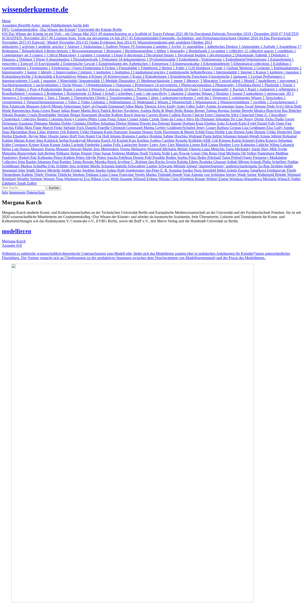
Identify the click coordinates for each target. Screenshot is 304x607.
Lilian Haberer (48, 132)
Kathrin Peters (74, 157)
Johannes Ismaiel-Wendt (241, 136)
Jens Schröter (79, 166)
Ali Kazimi (120, 140)
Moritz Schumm (102, 166)
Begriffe (24, 25)
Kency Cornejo (76, 119)
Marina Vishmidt (159, 175)
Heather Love (230, 145)
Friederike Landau (99, 145)
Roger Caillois (170, 115)
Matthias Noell (137, 153)
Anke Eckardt (227, 123)
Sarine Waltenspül (261, 175)
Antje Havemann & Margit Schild (179, 132)
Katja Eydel (247, 123)
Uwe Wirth (111, 179)
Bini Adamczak (14, 106)
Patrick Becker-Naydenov (120, 111)
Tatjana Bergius (218, 111)
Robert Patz (28, 157)
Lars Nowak (181, 153)
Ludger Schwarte (160, 166)
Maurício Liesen (188, 145)
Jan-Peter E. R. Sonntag (164, 170)
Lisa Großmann (254, 128)
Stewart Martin (81, 149)
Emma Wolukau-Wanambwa (240, 179)
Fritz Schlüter (58, 166)
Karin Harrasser (116, 132)
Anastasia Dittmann (33, 123)
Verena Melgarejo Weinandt (141, 149)
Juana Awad (244, 106)
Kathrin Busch (122, 115)
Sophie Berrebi (242, 111)
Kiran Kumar (50, 145)
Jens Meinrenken (106, 149)
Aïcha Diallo (275, 119)
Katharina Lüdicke (255, 145)
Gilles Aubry (196, 106)
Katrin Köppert (244, 140)
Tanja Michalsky (239, 149)
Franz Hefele (215, 132)
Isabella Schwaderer (131, 166)
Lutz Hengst (235, 132)
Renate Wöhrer (206, 179)
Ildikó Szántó (227, 170)
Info (86, 25)
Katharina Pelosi (50, 157)
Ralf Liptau (210, 145)
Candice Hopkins (149, 136)
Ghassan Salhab (225, 162)
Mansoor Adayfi (39, 106)
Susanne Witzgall (133, 179)
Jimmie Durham (183, 123)
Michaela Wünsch (277, 179)
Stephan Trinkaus (86, 175)
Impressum (17, 192)
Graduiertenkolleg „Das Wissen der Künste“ (44, 29)
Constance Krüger (26, 145)
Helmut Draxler (140, 123)
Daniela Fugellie (98, 128)
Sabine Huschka (176, 136)
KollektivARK (200, 140)
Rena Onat (217, 153)
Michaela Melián (175, 149)
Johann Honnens (123, 136)
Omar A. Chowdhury (271, 115)
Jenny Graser (206, 128)
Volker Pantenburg (261, 153)
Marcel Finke (53, 128)
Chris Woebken (183, 179)
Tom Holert (87, 136)
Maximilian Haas (23, 132)
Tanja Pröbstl (232, 157)
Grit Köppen (222, 140)
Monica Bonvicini (268, 111)
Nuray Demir (254, 119)
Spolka (188, 170)
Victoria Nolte (160, 153)
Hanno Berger (195, 111)
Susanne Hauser (141, 132)
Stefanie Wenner (43, 179)
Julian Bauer (71, 111)
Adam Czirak (149, 119)
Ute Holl (103, 136)
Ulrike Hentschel (279, 132)
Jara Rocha (157, 162)
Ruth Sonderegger (131, 170)
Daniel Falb (266, 123)
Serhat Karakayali (73, 140)
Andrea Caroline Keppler (169, 140)
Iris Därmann (205, 119)
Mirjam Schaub (250, 162)
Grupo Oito (200, 153)
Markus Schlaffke (34, 166)
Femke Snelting (83, 170)
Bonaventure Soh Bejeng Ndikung (43, 153)
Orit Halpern (70, 132)
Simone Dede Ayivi (269, 106)
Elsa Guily (274, 128)
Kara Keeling (139, 140)
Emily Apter (176, 106)
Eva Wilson (93, 179)
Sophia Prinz (187, 157)
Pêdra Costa (97, 119)
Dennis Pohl (142, 157)
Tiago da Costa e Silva (177, 119)
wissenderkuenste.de (35, 9)
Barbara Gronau (229, 128)
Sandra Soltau (106, 170)
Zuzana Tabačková (252, 170)
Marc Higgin (49, 136)
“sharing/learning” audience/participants (228, 166)
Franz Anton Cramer (123, 119)
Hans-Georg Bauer (46, 111)
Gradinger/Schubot (181, 128)
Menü (6, 21)
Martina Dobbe (60, 123)
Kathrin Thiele (33, 175)
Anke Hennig (255, 132)
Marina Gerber (155, 128)
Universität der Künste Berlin (100, 29)
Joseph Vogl (181, 175)
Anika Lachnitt (73, 145)
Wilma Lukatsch (282, 145)
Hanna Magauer (32, 149)
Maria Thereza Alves (150, 106)
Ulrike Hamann (92, 132)
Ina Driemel (161, 123)
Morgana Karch (99, 140)
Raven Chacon (193, 115)
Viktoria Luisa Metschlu (207, 149)
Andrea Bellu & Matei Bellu (162, 111)
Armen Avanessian (220, 106)
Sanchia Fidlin (13, 128)
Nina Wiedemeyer (70, 179)
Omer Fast (283, 123)
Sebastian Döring (114, 123)
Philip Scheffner (274, 162)
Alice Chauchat (243, 115)
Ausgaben (10, 25)
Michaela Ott (236, 153)
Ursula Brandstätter (42, 115)
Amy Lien (167, 145)
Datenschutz (35, 192)
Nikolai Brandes (14, 115)
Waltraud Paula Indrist (206, 136)
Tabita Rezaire (83, 162)
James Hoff (69, 136)
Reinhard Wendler (16, 179)
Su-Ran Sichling (271, 166)
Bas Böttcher (291, 111)
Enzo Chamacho (218, 115)
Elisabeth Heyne (26, 136)
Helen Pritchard (209, 157)
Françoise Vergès (132, 175)
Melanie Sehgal (185, 166)
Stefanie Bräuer (69, 115)
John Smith (27, 170)
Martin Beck (90, 111)
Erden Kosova (267, 140)
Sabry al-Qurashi (95, 106)
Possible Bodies (164, 157)
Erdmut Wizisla (159, 179)
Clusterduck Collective (19, 119)
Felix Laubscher (125, 145)
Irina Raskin (27, 162)
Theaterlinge (12, 175)
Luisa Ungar (109, 175)
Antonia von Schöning (208, 175)
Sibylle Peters (96, 157)
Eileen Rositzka (201, 162)
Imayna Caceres (146, 115)
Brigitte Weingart (288, 175)
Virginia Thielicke (58, 175)
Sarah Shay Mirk (265, 149)
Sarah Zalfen (27, 183)
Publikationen (62, 25)
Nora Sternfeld (205, 170)
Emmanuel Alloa (121, 106)
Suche (78, 25)
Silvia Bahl (293, 106)
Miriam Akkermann (67, 106)
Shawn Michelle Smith (53, 170)
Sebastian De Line (229, 119)
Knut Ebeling (206, 123)
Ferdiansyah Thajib (281, 170)
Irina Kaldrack (47, 140)
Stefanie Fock (74, 128)
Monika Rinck (106, 162)
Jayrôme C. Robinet (132, 162)
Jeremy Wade (236, 175)
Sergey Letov (148, 145)
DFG (6, 29)
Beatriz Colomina (50, 119)
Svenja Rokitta (177, 162)
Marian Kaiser (25, 140)
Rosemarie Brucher (96, 115)
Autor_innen (41, 25)
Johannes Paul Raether (54, 162)
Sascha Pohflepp (120, 157)
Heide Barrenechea (17, 111)
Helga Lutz (11, 149)
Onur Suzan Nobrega (109, 153)
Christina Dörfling (86, 123)
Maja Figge (33, 128)
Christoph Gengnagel (127, 128)
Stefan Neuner (81, 153)
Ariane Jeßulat (271, 136)
